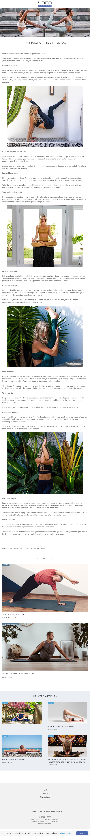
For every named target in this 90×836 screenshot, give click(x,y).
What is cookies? (66, 833)
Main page (44, 10)
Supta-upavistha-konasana (13, 760)
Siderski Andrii (7, 677)
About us (45, 794)
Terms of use (45, 797)
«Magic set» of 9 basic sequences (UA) (18, 673)
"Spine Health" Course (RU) (13, 614)
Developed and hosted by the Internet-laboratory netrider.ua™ (46, 811)
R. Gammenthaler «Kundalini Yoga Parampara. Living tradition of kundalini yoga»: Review (67, 761)
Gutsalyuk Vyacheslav (9, 618)
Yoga (5, 703)
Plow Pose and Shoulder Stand (61, 727)
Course (6, 564)
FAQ (45, 790)
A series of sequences (11, 624)
